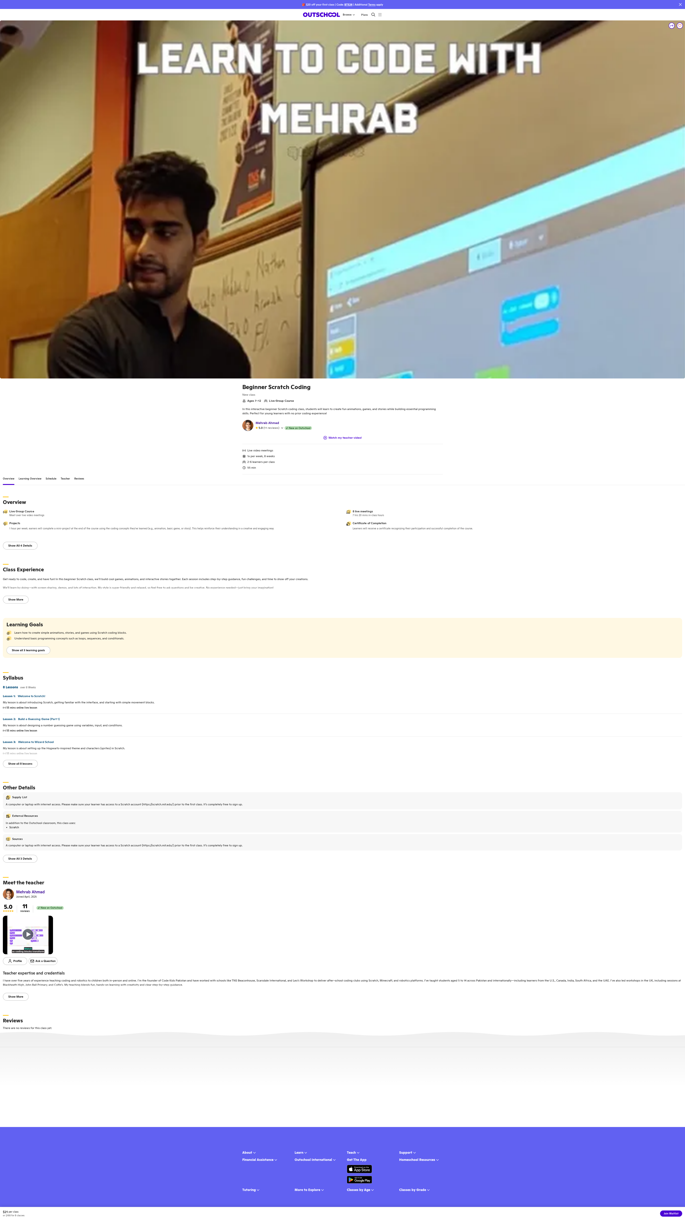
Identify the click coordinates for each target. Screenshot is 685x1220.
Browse (347, 14)
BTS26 (348, 4)
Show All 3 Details (20, 859)
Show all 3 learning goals (28, 650)
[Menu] (380, 14)
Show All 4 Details (20, 545)
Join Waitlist (671, 1213)
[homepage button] (321, 14)
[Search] (373, 15)
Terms (372, 4)
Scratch (14, 827)
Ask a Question (45, 961)
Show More (15, 599)
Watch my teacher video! (345, 438)
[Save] (680, 26)
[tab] (8, 478)
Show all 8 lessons (20, 764)
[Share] (672, 26)
